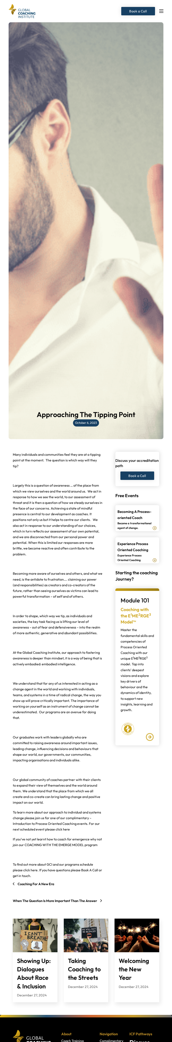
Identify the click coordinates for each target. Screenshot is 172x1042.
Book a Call (138, 11)
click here (30, 870)
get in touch (21, 876)
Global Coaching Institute (41, 652)
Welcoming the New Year (134, 969)
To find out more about (30, 864)
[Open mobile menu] (161, 11)
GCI (49, 864)
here (66, 829)
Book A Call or (91, 870)
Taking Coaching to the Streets (84, 969)
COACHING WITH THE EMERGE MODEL (54, 845)
